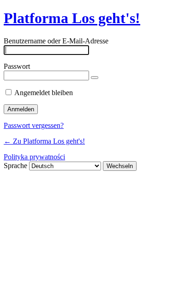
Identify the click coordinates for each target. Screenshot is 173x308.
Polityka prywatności (34, 157)
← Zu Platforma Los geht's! (44, 141)
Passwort (17, 66)
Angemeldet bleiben (43, 93)
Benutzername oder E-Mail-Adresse (56, 41)
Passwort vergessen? (34, 125)
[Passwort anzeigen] (94, 77)
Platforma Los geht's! (72, 18)
